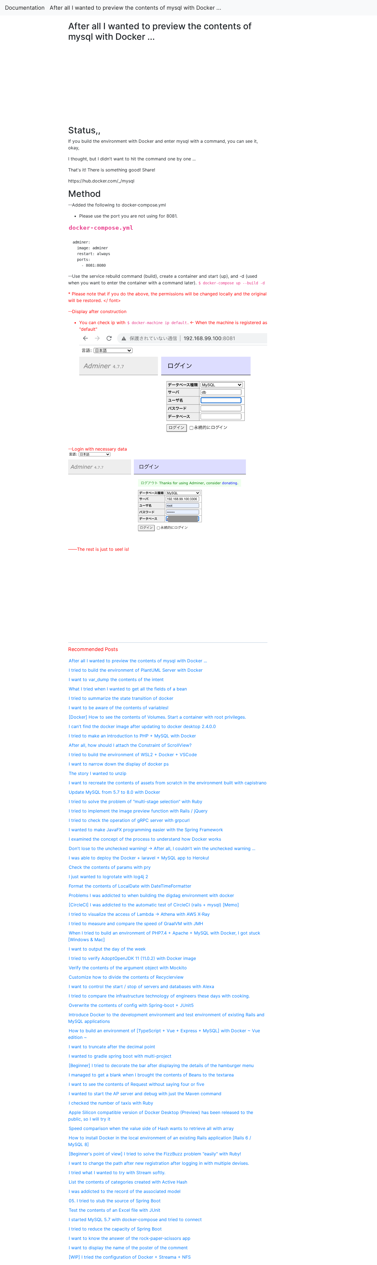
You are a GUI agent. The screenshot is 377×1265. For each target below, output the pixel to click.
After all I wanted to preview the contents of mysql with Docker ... (135, 7)
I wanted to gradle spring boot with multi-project (120, 1056)
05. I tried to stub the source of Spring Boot (115, 1200)
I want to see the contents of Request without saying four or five (136, 1084)
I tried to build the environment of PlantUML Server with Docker (136, 670)
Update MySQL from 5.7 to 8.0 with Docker (114, 792)
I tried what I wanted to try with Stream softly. (117, 1172)
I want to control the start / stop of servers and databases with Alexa (141, 986)
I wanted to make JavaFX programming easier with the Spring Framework (146, 829)
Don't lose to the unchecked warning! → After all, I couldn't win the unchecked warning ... (162, 848)
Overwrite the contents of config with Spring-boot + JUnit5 (131, 1005)
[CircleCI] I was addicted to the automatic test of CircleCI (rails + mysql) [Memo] (154, 904)
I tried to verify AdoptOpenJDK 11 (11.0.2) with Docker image (132, 958)
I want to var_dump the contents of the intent (116, 679)
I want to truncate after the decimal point (112, 1046)
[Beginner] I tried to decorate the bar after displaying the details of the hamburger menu (161, 1065)
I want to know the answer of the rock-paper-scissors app (129, 1238)
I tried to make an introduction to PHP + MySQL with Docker (132, 736)
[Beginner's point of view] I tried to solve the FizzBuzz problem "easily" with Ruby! (155, 1154)
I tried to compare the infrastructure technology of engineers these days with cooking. (159, 996)
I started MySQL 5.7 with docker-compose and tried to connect (135, 1219)
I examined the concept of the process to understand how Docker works (145, 839)
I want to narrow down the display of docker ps (119, 764)
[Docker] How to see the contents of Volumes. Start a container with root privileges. (157, 717)
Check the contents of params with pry (110, 867)
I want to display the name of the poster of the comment (128, 1247)
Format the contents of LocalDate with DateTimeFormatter (130, 886)
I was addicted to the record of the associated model (124, 1191)
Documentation (25, 7)
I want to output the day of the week (107, 949)
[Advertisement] (305, 336)
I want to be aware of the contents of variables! (118, 707)
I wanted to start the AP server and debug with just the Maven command (145, 1093)
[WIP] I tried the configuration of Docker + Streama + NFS (130, 1257)
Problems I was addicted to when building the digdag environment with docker (151, 895)
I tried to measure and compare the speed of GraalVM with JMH (136, 923)
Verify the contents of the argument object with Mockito (128, 967)
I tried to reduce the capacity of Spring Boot (115, 1229)
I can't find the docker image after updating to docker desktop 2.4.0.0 (142, 726)
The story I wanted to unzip (97, 773)
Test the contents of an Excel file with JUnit (114, 1210)
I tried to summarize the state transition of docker (121, 698)
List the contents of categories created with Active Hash (128, 1182)
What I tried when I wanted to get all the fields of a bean (128, 689)
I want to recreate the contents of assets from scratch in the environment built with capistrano (168, 782)
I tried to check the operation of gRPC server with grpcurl (129, 820)
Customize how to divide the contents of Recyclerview (126, 977)
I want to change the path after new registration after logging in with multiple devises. (159, 1163)
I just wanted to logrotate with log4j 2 (108, 876)
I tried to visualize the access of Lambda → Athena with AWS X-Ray (139, 914)
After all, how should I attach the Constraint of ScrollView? (130, 745)
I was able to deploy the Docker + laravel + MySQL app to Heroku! (139, 858)
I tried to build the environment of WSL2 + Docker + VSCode (133, 754)
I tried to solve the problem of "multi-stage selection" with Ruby (135, 801)
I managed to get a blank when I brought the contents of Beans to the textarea (151, 1075)
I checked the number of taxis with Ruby (111, 1103)
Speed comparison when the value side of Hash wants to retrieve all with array (151, 1128)
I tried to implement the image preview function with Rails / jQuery (138, 811)
